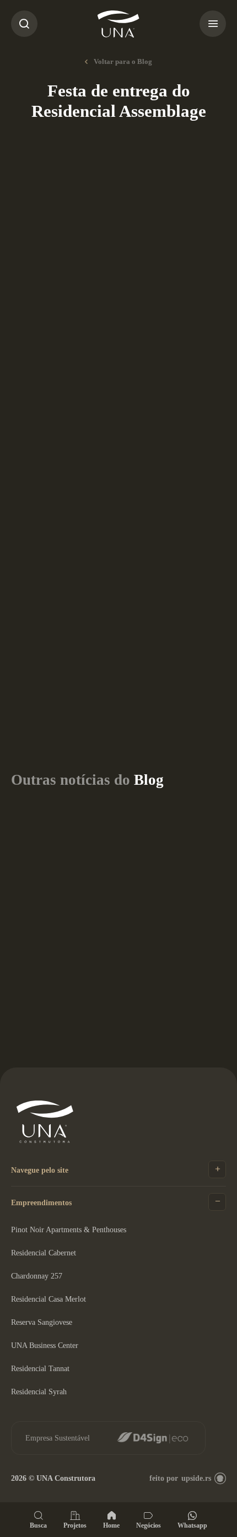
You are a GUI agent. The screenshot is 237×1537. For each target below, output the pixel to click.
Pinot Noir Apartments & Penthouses (68, 1230)
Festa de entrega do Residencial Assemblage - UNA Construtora (118, 23)
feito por (180, 1478)
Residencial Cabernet (43, 1253)
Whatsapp (192, 1525)
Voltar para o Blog (123, 61)
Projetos (75, 1525)
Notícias (102, 157)
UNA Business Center (44, 1345)
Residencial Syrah (39, 1392)
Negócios (148, 1525)
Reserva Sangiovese (41, 1322)
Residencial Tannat (40, 1369)
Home (111, 1525)
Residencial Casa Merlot (48, 1299)
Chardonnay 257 (36, 1276)
